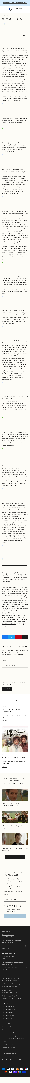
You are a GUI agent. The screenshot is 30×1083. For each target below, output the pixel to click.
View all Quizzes (14, 857)
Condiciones (6, 1030)
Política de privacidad (8, 1033)
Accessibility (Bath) (7, 1044)
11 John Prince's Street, (9, 956)
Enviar (7, 689)
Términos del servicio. (18, 654)
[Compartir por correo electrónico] (25, 637)
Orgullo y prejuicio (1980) (14, 757)
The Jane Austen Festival (9, 996)
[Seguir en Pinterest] (15, 1059)
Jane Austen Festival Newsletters (13, 910)
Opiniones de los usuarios (10, 1027)
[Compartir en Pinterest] (18, 637)
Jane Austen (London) (8, 1006)
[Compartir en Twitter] (11, 637)
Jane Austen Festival (8, 1015)
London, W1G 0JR (7, 958)
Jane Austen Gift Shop (8, 1009)
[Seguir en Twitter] (7, 1059)
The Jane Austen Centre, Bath (11, 978)
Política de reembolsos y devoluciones (13, 1039)
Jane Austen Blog (7, 1018)
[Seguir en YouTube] (20, 1059)
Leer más (4, 720)
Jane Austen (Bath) (7, 1012)
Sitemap (4, 1042)
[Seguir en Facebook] (2, 1059)
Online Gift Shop (7, 990)
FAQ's (3, 1050)
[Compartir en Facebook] (5, 637)
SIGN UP (15, 916)
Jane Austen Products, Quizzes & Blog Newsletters (15, 906)
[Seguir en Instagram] (11, 1059)
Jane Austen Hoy (17, 589)
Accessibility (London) (8, 1047)
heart (4, 706)
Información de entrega (9, 1036)
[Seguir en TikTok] (24, 1059)
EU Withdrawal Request (9, 1053)
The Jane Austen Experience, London (13, 984)
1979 (3, 754)
